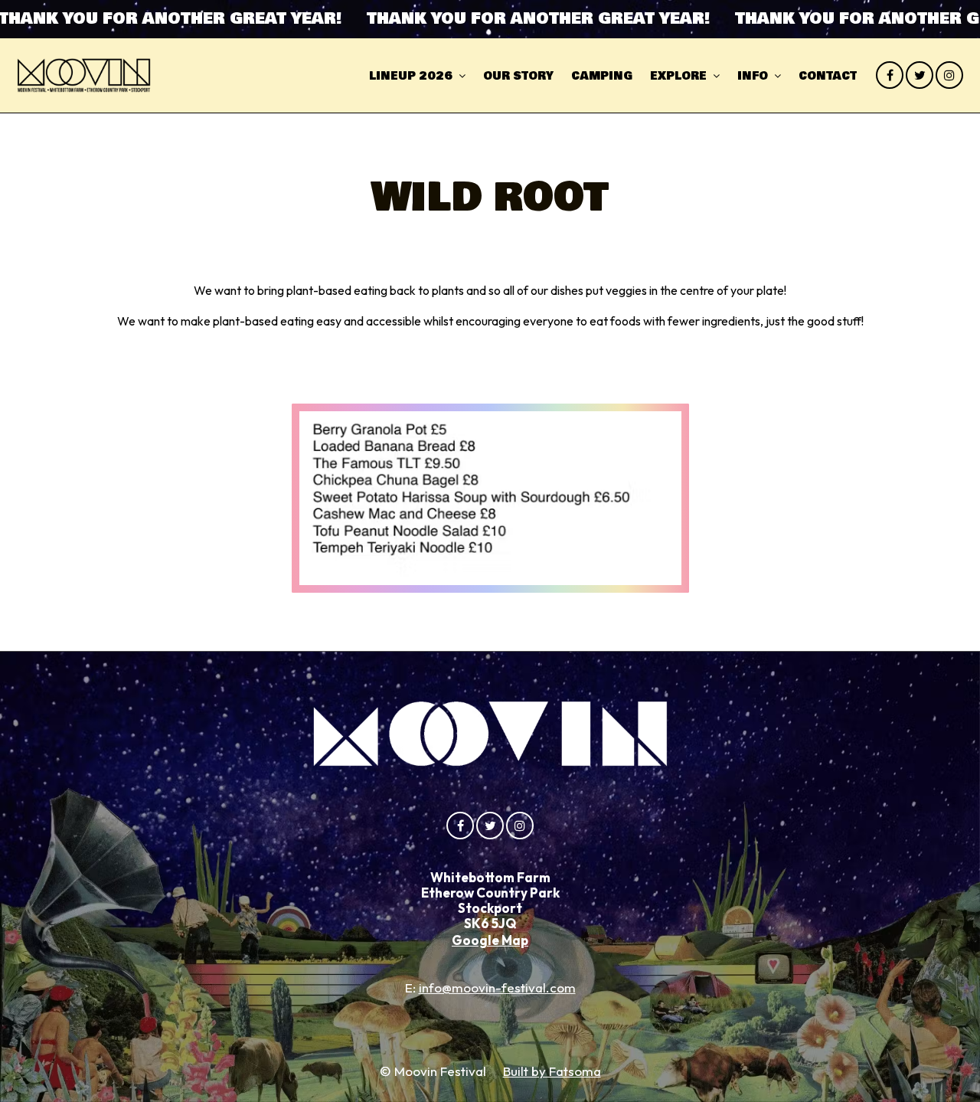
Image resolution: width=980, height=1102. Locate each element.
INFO (752, 76)
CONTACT (828, 76)
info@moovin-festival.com (497, 987)
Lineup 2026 (410, 76)
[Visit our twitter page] (919, 75)
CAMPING (601, 76)
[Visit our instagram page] (949, 75)
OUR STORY (518, 76)
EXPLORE (678, 76)
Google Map (490, 940)
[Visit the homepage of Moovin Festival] (84, 75)
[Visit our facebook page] (889, 75)
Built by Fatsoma (552, 1071)
